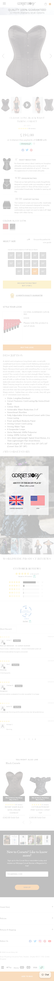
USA (37, 508)
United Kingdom (16, 508)
